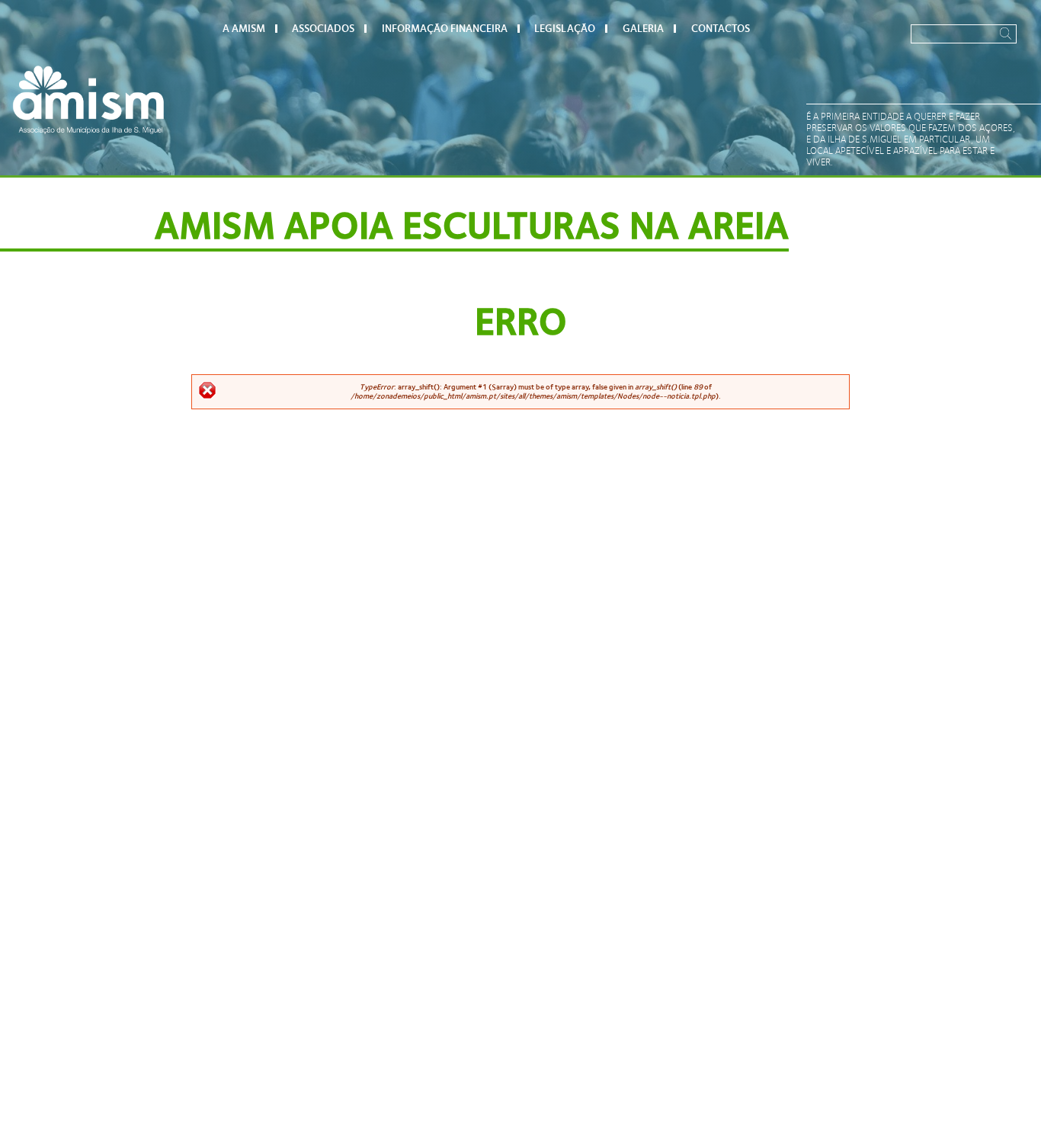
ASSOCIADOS (323, 28)
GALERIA (643, 28)
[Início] (88, 100)
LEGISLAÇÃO (564, 28)
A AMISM (244, 28)
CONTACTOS (720, 28)
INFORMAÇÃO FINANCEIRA (445, 28)
